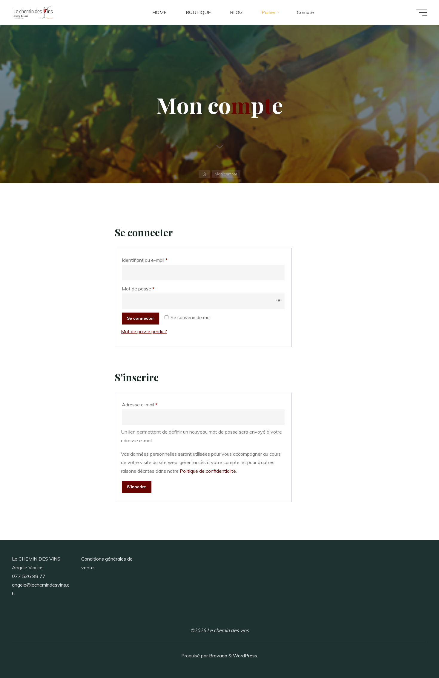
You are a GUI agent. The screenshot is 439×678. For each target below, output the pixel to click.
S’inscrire (136, 486)
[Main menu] (421, 13)
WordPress (245, 656)
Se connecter (140, 318)
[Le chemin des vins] (33, 12)
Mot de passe (149, 288)
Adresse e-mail (151, 404)
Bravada (217, 656)
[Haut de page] (415, 654)
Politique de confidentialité (208, 471)
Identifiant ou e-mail (156, 260)
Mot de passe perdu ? (144, 331)
